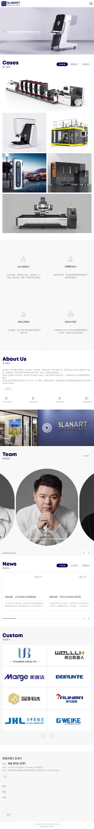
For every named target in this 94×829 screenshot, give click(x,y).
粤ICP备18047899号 (47, 826)
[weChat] (4, 776)
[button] (4, 31)
